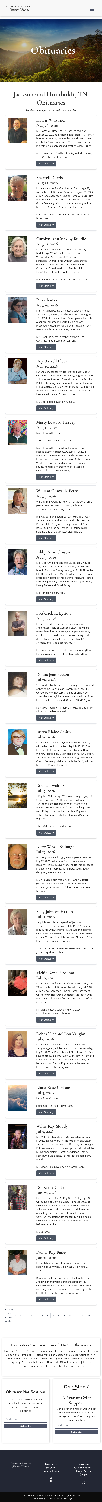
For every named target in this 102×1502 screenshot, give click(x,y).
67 (83, 1315)
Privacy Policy (39, 1498)
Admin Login (66, 1498)
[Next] (94, 1315)
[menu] (91, 9)
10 (70, 1315)
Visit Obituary (46, 163)
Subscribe (25, 1426)
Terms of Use (53, 1498)
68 (89, 1315)
